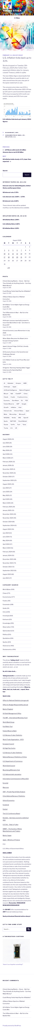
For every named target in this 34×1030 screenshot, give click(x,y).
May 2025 (6, 495)
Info (16, 132)
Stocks (6, 424)
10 (4, 254)
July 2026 (6, 443)
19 (13, 257)
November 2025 (8, 473)
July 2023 (6, 578)
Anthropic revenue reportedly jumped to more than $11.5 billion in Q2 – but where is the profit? (16, 323)
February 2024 (7, 552)
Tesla (24, 424)
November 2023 (8, 563)
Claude (6, 397)
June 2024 (6, 537)
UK (16, 428)
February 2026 (7, 461)
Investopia (6, 616)
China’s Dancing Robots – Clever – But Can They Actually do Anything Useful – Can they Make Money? (17, 283)
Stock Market (22, 421)
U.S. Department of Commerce (12, 761)
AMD (25, 383)
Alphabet (10, 383)
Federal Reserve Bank (10, 731)
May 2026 (6, 450)
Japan (27, 411)
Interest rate (8, 411)
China (25, 393)
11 (8, 254)
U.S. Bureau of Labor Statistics (12, 735)
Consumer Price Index (13, 135)
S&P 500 (13, 421)
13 (17, 254)
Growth (6, 407)
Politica (5, 634)
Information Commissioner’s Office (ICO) (16, 779)
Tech (18, 424)
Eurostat (5, 783)
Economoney (10, 132)
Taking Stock (12, 10)
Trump (6, 428)
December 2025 (8, 469)
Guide (5, 608)
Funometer (6, 604)
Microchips (13, 414)
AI (4, 383)
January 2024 (7, 555)
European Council (8, 744)
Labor (16, 824)
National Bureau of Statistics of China (15, 757)
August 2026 (7, 439)
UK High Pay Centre (9, 748)
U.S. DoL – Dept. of (8, 824)
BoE (12, 393)
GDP (17, 404)
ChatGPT (18, 393)
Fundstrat (6, 805)
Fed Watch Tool (8, 726)
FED (26, 400)
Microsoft (22, 414)
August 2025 (7, 484)
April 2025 (6, 499)
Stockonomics (7, 649)
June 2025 (6, 492)
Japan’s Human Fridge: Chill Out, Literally (15, 346)
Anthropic (7, 387)
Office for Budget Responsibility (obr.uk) (15, 705)
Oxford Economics (9, 800)
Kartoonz (6, 619)
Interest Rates (18, 411)
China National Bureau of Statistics (14, 796)
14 (21, 254)
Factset (5, 809)
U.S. (14, 137)
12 (13, 254)
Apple (14, 387)
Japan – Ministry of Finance (11, 840)
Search (5, 170)
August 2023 (7, 574)
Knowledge (6, 623)
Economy (7, 400)
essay (20, 55)
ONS (19, 418)
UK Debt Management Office (12, 713)
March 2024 (7, 548)
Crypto (13, 397)
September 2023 (8, 570)
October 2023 (7, 567)
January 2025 (7, 510)
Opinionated (7, 631)
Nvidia (14, 418)
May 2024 (6, 540)
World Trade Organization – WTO (13, 739)
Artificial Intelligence (10, 390)
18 (9, 257)
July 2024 (6, 533)
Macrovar (6, 787)
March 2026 (7, 458)
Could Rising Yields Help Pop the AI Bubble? (17, 291)
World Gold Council (9, 766)
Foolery (5, 601)
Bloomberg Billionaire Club (11, 770)
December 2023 (8, 559)
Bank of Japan (7, 835)
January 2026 (7, 465)
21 (21, 257)
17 (4, 257)
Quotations (6, 638)
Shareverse (6, 646)
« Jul (8, 268)
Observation (7, 627)
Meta (5, 414)
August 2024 (7, 529)
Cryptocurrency (22, 397)
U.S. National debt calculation (12, 774)
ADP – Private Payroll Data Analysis (14, 792)
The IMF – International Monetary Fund (15, 718)
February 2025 (7, 507)
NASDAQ (6, 418)
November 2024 (8, 518)
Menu (18, 18)
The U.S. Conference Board (11, 813)
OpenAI (25, 418)
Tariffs (13, 424)
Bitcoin (6, 393)
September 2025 (8, 480)
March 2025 (7, 503)
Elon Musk (15, 400)
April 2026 (6, 454)
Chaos (5, 593)
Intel (19, 407)
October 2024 (7, 522)
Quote (6, 421)
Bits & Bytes (7, 589)
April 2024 (6, 544)
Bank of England (24, 390)
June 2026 (6, 446)
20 (17, 257)
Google (24, 404)
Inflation (9, 137)
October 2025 (7, 476)
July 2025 (6, 488)
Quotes (5, 642)
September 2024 (8, 525)
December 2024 (8, 514)
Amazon (18, 383)
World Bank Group (8, 722)
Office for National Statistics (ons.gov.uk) (16, 700)
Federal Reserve (9, 404)
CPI (23, 135)
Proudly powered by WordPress (12, 1025)
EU (22, 400)
